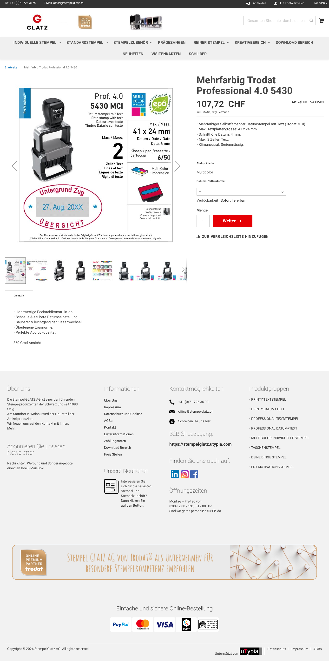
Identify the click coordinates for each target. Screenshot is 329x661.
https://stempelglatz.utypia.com (200, 444)
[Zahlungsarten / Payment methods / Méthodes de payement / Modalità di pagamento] (164, 629)
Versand (223, 112)
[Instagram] (185, 480)
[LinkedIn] (174, 480)
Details (18, 296)
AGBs (108, 421)
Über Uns (111, 400)
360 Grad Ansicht (27, 343)
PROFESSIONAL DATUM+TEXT (274, 428)
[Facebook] (194, 480)
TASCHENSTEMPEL (266, 447)
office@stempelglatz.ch (195, 411)
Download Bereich (117, 447)
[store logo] (84, 22)
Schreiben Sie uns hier (194, 421)
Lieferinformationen (119, 434)
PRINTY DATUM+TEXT (267, 409)
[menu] (164, 48)
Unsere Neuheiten (126, 471)
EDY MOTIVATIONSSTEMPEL (272, 467)
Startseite (11, 67)
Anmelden (259, 3)
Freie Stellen (113, 454)
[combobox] (279, 20)
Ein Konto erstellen (292, 3)
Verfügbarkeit (207, 200)
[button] (321, 3)
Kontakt (110, 427)
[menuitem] (36, 42)
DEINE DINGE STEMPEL (269, 457)
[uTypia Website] (251, 653)
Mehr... (12, 428)
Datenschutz (276, 649)
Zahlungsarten (115, 441)
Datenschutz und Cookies (123, 414)
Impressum (112, 407)
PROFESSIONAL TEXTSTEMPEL (275, 419)
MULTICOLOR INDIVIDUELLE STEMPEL (280, 438)
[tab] (19, 295)
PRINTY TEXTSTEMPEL (268, 399)
